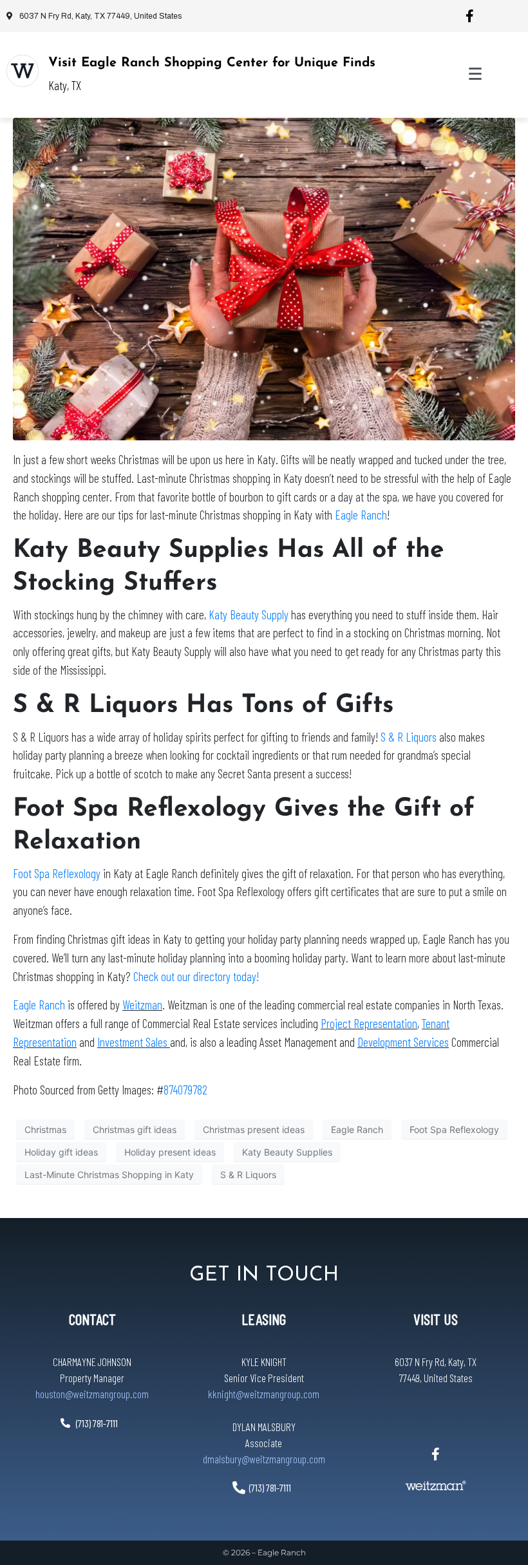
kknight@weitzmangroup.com (263, 1393)
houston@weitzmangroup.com (92, 1393)
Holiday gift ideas (61, 1152)
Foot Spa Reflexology (56, 873)
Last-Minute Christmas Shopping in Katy (109, 1174)
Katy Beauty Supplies (287, 1152)
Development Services (403, 1042)
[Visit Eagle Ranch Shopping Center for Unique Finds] (22, 71)
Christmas (45, 1129)
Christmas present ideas (254, 1129)
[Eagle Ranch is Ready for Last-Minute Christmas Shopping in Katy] (264, 278)
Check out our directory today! (196, 976)
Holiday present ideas (170, 1152)
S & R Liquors (409, 736)
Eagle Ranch (361, 514)
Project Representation (369, 1023)
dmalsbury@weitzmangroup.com (264, 1458)
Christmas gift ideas (134, 1129)
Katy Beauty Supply (248, 614)
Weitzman (142, 1004)
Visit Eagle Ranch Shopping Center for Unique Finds (211, 63)
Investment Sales (133, 1042)
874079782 (185, 1089)
